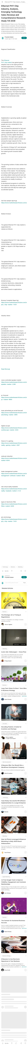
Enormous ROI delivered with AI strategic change (11, 1037)
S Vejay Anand (7, 661)
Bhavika (6, 811)
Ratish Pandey (7, 699)
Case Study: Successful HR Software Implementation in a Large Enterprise (13, 802)
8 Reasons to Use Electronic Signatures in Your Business (10, 960)
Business (13, 566)
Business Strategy (7, 955)
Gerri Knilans (7, 893)
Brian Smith (7, 970)
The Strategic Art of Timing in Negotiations (11, 616)
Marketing (20, 566)
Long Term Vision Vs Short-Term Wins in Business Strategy (14, 689)
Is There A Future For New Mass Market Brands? (11, 998)
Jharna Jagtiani (8, 624)
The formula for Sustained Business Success (13, 921)
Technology (5, 566)
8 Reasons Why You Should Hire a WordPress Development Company (12, 766)
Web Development (7, 762)
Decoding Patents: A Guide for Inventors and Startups (11, 728)
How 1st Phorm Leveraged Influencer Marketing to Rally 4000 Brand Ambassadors (13, 841)
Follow (24, 37)
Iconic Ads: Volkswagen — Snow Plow (13, 652)
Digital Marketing (6, 876)
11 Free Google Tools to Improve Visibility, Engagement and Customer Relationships (13, 882)
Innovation (5, 723)
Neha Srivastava (8, 773)
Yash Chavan (7, 852)
